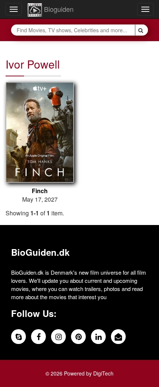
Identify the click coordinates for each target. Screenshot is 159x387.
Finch (40, 191)
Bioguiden (58, 9)
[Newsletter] (118, 336)
